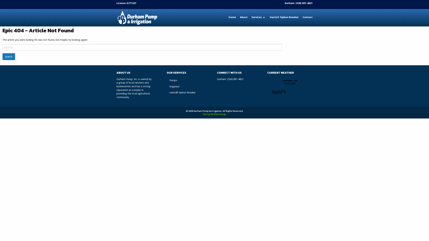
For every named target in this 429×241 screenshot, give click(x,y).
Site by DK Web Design (214, 114)
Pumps (173, 80)
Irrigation (174, 86)
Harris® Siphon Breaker (284, 17)
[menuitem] (230, 17)
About (244, 17)
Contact (308, 17)
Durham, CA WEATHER (290, 88)
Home (232, 17)
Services (257, 17)
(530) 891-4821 (304, 3)
